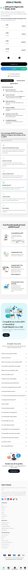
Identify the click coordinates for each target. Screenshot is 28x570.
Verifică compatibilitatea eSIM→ (8, 20)
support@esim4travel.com (11, 559)
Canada (3, 508)
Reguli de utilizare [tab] (14, 83)
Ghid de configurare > (16, 274)
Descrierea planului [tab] (21, 80)
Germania (3, 514)
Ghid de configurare (5, 544)
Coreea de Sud (4, 516)
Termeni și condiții (5, 540)
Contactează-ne (14, 471)
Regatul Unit (4, 506)
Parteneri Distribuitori (6, 526)
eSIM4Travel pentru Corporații (7, 528)
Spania (3, 512)
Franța (3, 510)
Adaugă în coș (14, 64)
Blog (2, 538)
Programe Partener (5, 522)
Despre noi (4, 536)
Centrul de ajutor (5, 535)
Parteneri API (4, 530)
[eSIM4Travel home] (14, 2)
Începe (6, 335)
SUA (2, 505)
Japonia (3, 517)
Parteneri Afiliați (5, 524)
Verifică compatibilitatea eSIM (17, 241)
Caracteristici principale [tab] (7, 80)
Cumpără (19, 68)
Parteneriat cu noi (5, 545)
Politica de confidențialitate (7, 542)
